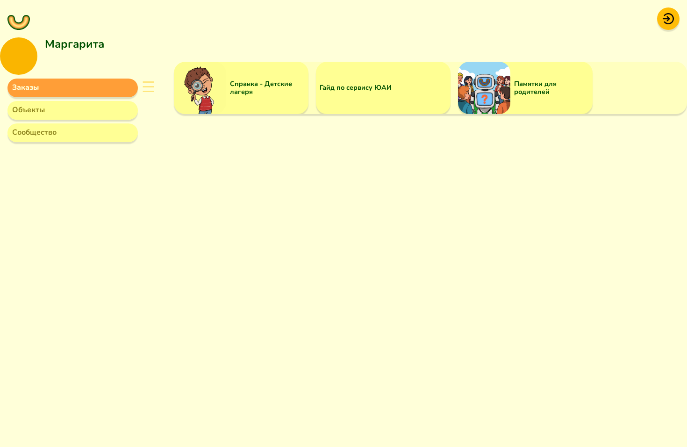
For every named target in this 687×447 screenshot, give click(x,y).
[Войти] (668, 18)
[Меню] (18, 18)
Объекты (28, 110)
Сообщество (34, 132)
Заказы (25, 87)
